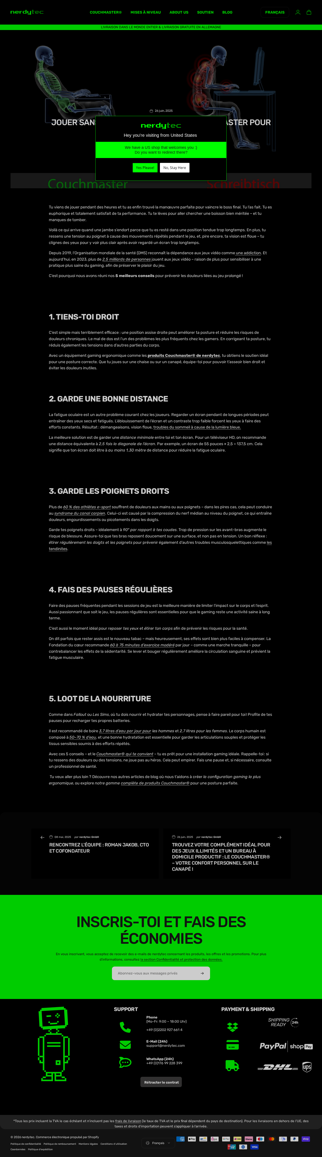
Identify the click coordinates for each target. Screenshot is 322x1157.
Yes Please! (145, 167)
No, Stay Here (174, 167)
